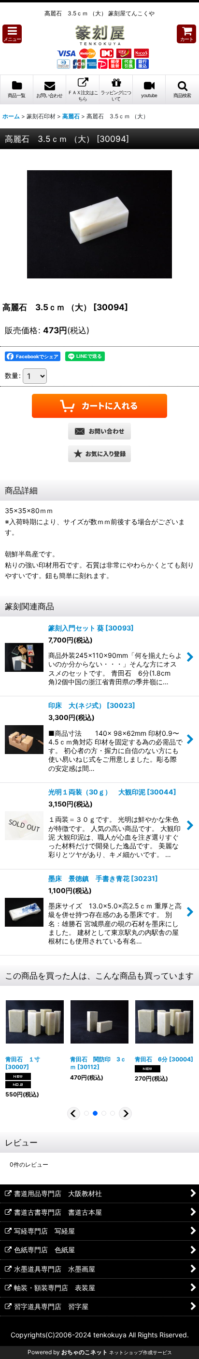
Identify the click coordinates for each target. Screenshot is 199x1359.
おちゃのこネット (84, 1352)
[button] (12, 34)
